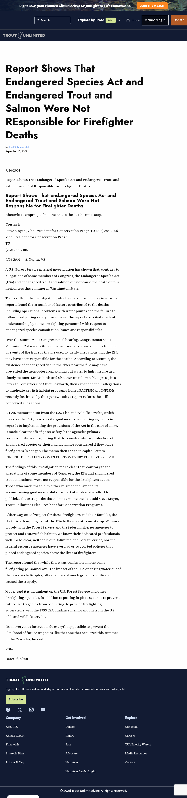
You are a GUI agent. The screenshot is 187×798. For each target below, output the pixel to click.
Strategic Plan (15, 753)
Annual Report (15, 735)
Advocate (72, 753)
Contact (130, 762)
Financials (12, 744)
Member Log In (155, 21)
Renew (70, 735)
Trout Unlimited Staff (19, 147)
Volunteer (72, 762)
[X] (20, 710)
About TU (12, 726)
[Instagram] (31, 710)
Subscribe (16, 699)
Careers (130, 735)
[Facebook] (8, 710)
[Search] (38, 20)
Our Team (131, 726)
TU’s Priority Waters (138, 744)
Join (68, 744)
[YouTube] (43, 710)
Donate (179, 21)
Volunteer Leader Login (81, 771)
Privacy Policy (15, 762)
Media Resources (136, 753)
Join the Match (152, 5)
